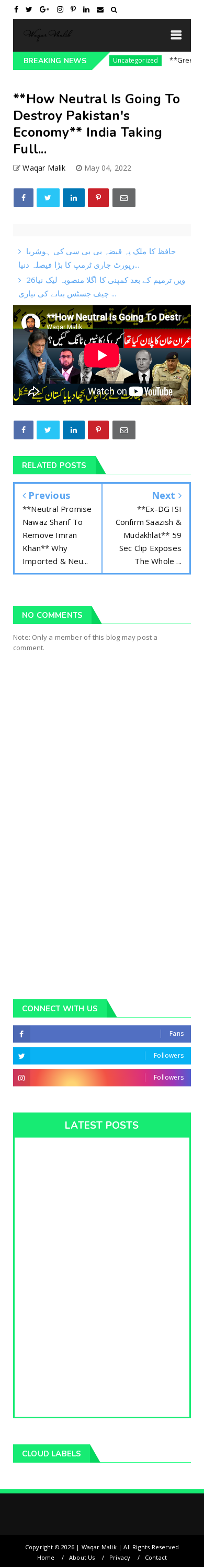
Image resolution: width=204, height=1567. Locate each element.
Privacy (119, 1557)
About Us (82, 1557)
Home (46, 1557)
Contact (156, 1557)
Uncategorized (123, 60)
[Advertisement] (102, 870)
